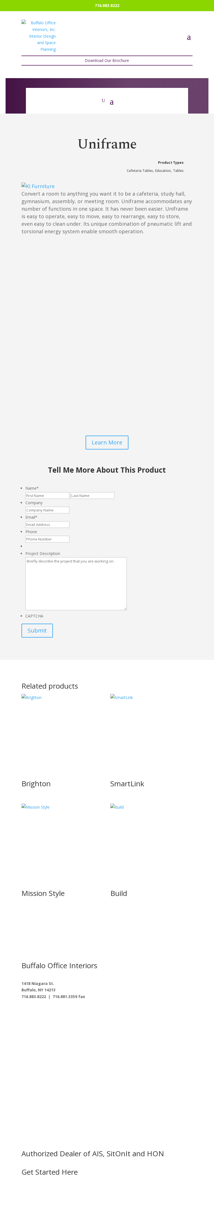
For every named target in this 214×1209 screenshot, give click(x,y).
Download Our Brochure (107, 60)
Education (163, 170)
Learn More (107, 442)
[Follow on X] (37, 1012)
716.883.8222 (107, 5)
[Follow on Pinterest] (70, 1012)
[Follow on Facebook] (25, 1012)
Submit (37, 630)
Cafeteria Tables (140, 170)
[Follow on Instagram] (48, 1012)
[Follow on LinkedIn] (59, 1012)
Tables (178, 170)
